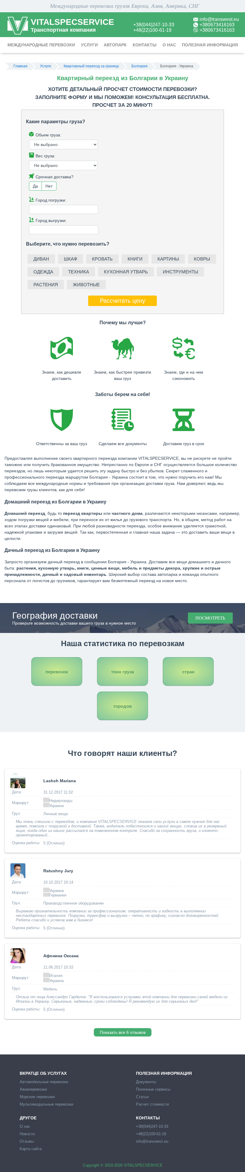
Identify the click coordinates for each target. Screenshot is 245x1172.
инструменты (180, 271)
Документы (146, 1082)
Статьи (142, 1097)
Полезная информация (210, 44)
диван (41, 258)
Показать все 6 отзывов (123, 1032)
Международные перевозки (41, 44)
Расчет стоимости (152, 1104)
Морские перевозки (37, 1097)
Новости (27, 1134)
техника (78, 271)
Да (35, 186)
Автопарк (115, 44)
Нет (49, 186)
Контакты (145, 44)
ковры (202, 258)
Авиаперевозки (33, 1089)
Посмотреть (210, 618)
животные (86, 284)
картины (168, 258)
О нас (169, 44)
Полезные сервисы (153, 1089)
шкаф (70, 258)
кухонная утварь (126, 271)
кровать (102, 258)
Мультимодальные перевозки (46, 1104)
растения (45, 284)
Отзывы (27, 1141)
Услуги (89, 44)
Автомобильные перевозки (44, 1082)
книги (135, 258)
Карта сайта (31, 1149)
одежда (43, 271)
